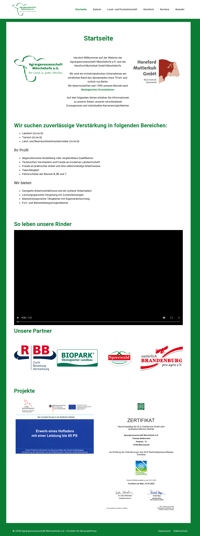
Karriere (164, 9)
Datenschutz (181, 530)
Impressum (164, 530)
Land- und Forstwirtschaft (122, 9)
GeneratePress (88, 530)
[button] (18, 358)
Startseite (81, 9)
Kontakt (179, 9)
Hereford (148, 9)
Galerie (97, 9)
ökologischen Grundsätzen (97, 89)
